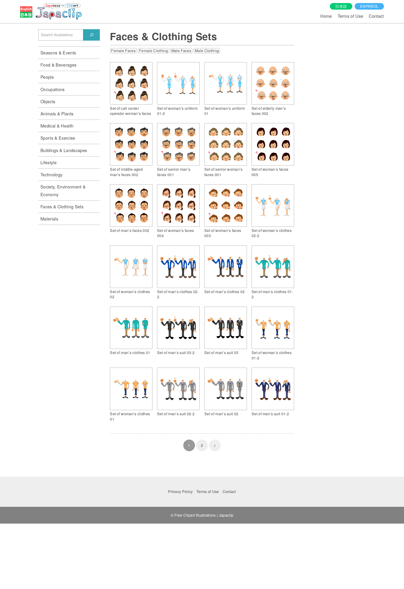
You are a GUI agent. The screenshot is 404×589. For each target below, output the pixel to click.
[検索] (91, 35)
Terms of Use (350, 16)
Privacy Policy (180, 491)
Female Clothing (153, 50)
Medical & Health (56, 126)
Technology (51, 174)
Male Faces (181, 50)
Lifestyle (48, 162)
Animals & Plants (56, 113)
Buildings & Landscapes (63, 150)
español (369, 6)
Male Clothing (207, 50)
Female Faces (123, 50)
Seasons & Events (58, 53)
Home (326, 16)
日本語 (341, 6)
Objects (47, 101)
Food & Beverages (58, 65)
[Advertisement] (69, 301)
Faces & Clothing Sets (61, 206)
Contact (376, 16)
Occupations (52, 89)
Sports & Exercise (57, 138)
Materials (49, 219)
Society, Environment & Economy (63, 190)
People (47, 77)
